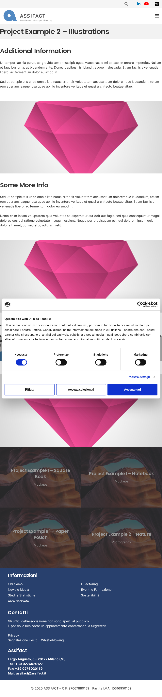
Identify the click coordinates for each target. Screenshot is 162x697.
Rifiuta (29, 389)
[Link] (157, 4)
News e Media (18, 590)
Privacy (13, 635)
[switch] (61, 362)
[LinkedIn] (139, 4)
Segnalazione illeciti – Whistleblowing (36, 640)
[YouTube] (147, 4)
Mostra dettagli (139, 377)
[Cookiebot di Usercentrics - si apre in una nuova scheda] (140, 304)
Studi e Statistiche (21, 595)
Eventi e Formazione (96, 590)
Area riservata (18, 601)
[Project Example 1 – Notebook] (121, 477)
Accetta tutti (132, 389)
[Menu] (156, 16)
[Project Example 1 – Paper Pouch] (40, 538)
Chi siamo (15, 584)
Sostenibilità (90, 595)
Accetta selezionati (81, 389)
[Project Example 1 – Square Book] (40, 477)
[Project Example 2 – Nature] (121, 538)
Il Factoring (89, 584)
